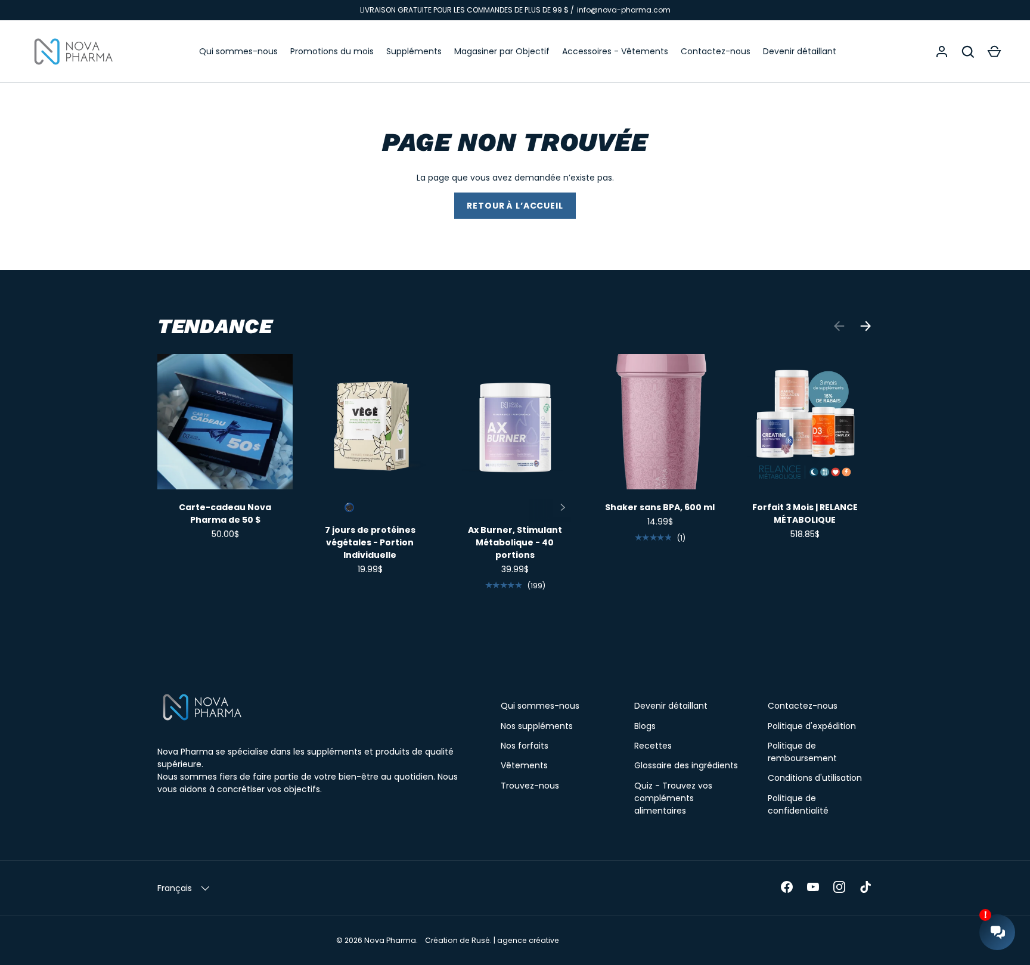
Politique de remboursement (802, 752)
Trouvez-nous (530, 786)
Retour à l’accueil (515, 206)
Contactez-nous (715, 51)
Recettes (653, 746)
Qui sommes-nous (238, 51)
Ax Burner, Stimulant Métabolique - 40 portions (515, 542)
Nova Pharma (390, 940)
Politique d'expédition (812, 726)
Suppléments (414, 51)
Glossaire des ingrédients (686, 765)
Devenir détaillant (799, 51)
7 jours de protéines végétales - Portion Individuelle (370, 542)
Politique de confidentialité (798, 804)
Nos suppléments (537, 726)
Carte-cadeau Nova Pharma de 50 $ (225, 513)
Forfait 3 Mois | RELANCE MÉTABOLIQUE (805, 513)
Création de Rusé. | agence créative (492, 940)
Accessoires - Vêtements (615, 51)
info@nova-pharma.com (624, 10)
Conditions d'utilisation (815, 778)
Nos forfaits (524, 746)
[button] (994, 52)
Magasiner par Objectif (502, 51)
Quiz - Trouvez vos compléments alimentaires (673, 798)
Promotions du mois (332, 51)
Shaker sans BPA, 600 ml (660, 507)
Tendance (214, 326)
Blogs (645, 726)
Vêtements (524, 765)
